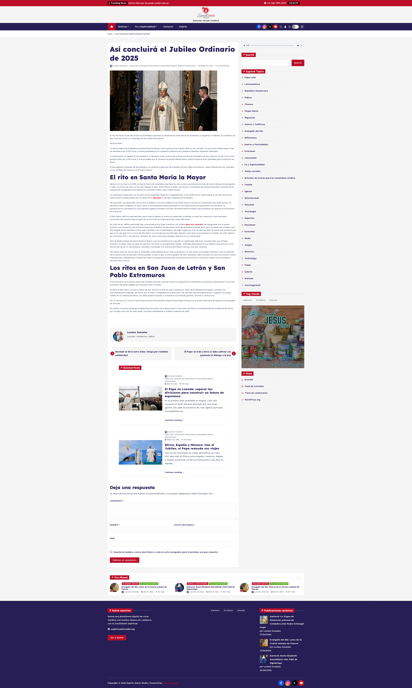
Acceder (249, 379)
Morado (274, 300)
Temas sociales (253, 171)
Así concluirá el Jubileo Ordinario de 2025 (133, 34)
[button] (297, 578)
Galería (183, 26)
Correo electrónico (184, 524)
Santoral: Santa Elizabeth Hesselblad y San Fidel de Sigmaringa (283, 659)
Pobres (248, 97)
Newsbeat (250, 225)
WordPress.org (252, 399)
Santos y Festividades (256, 144)
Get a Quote (116, 637)
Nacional (249, 204)
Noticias (122, 26)
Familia (248, 184)
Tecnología (250, 211)
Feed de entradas (254, 386)
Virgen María (251, 111)
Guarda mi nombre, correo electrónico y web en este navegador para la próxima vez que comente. (165, 552)
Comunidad (250, 158)
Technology (251, 258)
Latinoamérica (252, 84)
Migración (250, 117)
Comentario (117, 500)
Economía (250, 231)
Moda (248, 238)
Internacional (190, 66)
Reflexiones (251, 138)
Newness (249, 251)
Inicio (110, 34)
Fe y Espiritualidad (145, 26)
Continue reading (173, 420)
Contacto (168, 26)
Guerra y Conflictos (255, 124)
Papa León (134, 66)
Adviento (248, 300)
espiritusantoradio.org (122, 629)
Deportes (249, 218)
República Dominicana (256, 91)
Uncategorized (252, 285)
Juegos (248, 245)
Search (250, 54)
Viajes (248, 265)
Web (112, 538)
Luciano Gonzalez (120, 66)
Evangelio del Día (254, 131)
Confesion (261, 300)
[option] (148, 587)
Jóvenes (249, 104)
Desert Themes (170, 683)
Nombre (115, 524)
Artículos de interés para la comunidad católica (158, 66)
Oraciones (250, 151)
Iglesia (181, 66)
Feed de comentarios (256, 393)
